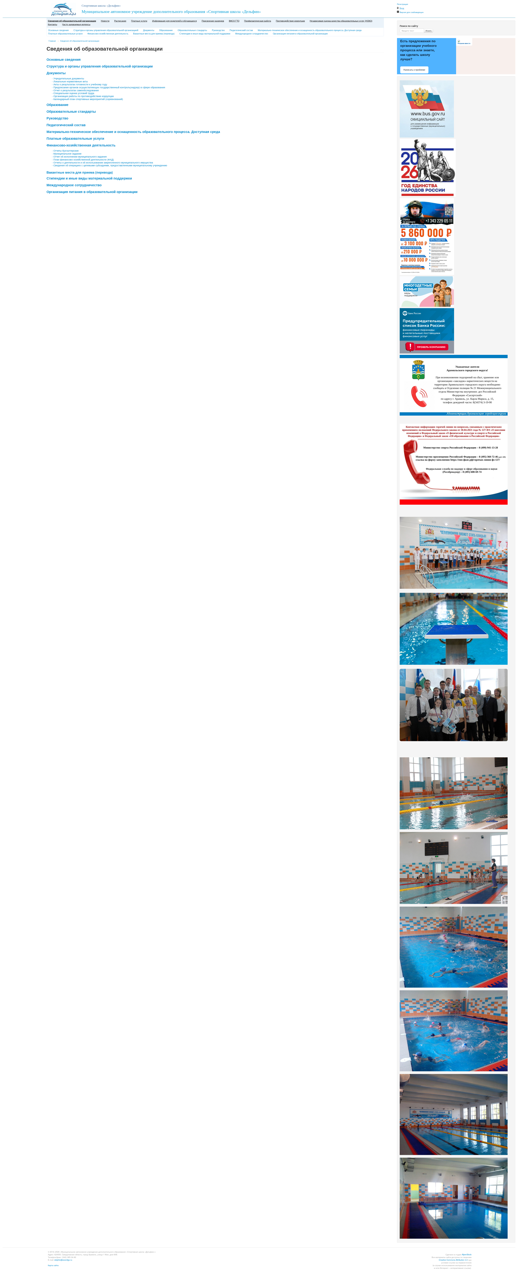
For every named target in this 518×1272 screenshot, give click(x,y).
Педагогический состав (241, 30)
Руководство (218, 30)
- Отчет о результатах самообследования (75, 90)
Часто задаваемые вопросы (76, 24)
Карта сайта (53, 1265)
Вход (402, 8)
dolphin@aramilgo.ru (63, 1260)
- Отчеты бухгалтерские (65, 150)
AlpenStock (466, 1254)
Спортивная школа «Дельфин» (101, 5)
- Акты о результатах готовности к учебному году (79, 84)
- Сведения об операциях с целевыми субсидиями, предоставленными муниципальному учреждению (109, 165)
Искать (429, 30)
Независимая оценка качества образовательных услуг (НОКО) (341, 20)
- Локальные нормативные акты (70, 81)
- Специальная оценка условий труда (73, 93)
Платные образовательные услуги (65, 33)
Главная (52, 40)
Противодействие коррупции (290, 20)
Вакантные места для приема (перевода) (154, 33)
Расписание (120, 20)
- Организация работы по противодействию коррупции (83, 96)
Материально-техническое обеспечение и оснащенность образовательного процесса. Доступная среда (310, 30)
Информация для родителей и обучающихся (174, 20)
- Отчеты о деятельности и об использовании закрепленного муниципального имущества (102, 162)
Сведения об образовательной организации (72, 20)
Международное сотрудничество (251, 33)
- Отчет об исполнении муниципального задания (79, 156)
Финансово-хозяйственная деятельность (107, 33)
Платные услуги (139, 20)
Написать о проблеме (414, 70)
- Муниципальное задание (66, 153)
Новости (105, 20)
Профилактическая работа (257, 20)
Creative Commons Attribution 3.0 (453, 1260)
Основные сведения (58, 30)
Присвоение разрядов (213, 20)
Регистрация (402, 4)
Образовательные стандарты (192, 30)
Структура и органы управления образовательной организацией (106, 30)
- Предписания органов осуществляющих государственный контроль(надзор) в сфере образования (108, 87)
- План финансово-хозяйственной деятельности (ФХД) (83, 159)
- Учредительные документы (68, 78)
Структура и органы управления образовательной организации (100, 66)
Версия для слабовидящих (412, 12)
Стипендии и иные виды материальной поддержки (204, 33)
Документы (148, 30)
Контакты (52, 24)
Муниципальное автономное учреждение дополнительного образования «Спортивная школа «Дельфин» (171, 11)
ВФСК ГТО (234, 20)
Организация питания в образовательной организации (300, 33)
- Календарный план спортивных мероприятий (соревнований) (87, 99)
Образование (166, 30)
